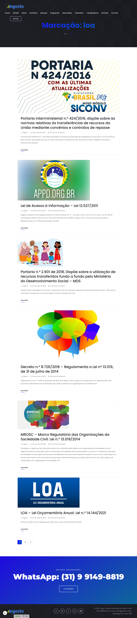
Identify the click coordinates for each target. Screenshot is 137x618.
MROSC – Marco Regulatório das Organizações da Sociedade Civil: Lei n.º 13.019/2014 (65, 437)
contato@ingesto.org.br (123, 611)
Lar (65, 34)
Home (7, 13)
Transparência (92, 13)
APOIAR (16, 13)
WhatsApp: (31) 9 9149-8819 (122, 614)
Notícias (104, 13)
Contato (114, 13)
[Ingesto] (14, 6)
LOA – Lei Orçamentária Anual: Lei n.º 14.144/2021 (63, 512)
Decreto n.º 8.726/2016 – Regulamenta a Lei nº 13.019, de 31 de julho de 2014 (67, 369)
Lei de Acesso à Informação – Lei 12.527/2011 (59, 205)
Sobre (24, 13)
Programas (54, 13)
